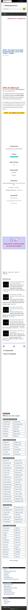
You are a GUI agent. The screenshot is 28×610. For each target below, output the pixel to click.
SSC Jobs (18, 535)
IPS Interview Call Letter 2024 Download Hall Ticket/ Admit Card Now (17, 309)
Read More (6, 291)
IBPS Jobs (18, 530)
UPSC (5, 537)
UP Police (6, 554)
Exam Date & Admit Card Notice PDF (14, 200)
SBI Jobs (18, 528)
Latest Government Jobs (9, 592)
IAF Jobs (6, 547)
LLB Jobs (6, 574)
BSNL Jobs (6, 549)
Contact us (6, 603)
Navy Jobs (6, 556)
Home (5, 569)
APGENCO (18, 552)
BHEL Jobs (18, 537)
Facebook (12, 272)
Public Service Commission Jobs (11, 579)
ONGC (5, 535)
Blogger (16, 560)
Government (6, 528)
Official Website (14, 203)
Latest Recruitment (8, 591)
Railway (17, 547)
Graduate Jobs (7, 572)
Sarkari (5, 533)
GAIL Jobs (18, 542)
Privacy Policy (7, 601)
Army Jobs (18, 544)
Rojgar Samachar (7, 589)
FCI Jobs (6, 544)
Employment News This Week (10, 587)
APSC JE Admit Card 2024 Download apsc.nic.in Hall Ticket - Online (13, 51)
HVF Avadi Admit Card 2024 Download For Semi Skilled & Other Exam (17, 296)
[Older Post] (24, 346)
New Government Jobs (9, 594)
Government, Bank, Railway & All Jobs (17, 607)
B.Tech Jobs (6, 576)
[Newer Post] (4, 346)
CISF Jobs (18, 540)
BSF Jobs (6, 552)
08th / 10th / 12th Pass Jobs (10, 571)
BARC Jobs (18, 549)
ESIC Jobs (6, 542)
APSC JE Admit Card (14, 198)
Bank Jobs (6, 530)
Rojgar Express (7, 586)
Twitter (17, 272)
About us (6, 599)
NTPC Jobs (6, 540)
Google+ (6, 273)
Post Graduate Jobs (8, 577)
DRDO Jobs (18, 533)
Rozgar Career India (8, 584)
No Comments (5, 55)
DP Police (18, 554)
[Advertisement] (14, 34)
